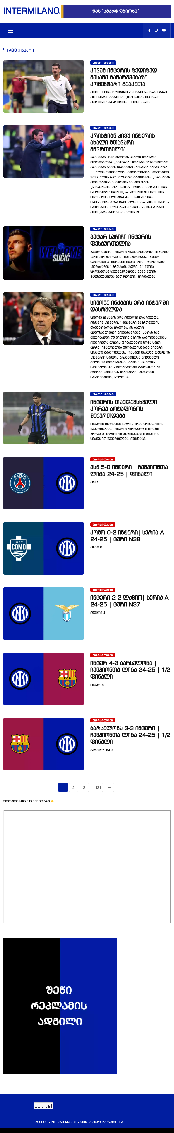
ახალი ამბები (103, 62)
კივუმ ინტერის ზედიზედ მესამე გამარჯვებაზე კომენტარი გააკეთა (123, 77)
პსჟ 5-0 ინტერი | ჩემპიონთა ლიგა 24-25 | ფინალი (129, 470)
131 (98, 787)
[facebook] (149, 30)
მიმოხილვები (103, 459)
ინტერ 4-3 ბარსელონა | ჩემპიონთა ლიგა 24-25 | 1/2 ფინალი (130, 670)
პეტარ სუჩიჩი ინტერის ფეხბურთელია (120, 240)
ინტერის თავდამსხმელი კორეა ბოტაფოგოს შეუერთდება (123, 409)
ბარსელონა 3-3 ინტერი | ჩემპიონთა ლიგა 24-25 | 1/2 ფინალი (130, 735)
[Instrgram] (156, 30)
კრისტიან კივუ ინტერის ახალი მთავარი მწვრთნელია (122, 142)
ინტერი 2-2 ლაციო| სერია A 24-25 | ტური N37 (129, 601)
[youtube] (164, 30)
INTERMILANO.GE (32, 10)
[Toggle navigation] (10, 31)
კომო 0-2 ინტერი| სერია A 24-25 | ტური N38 (127, 536)
